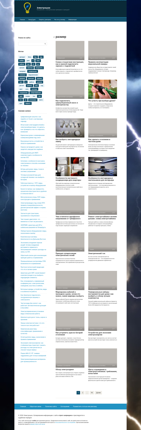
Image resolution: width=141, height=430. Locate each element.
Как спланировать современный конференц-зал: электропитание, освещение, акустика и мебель (32, 283)
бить (29, 57)
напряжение (32, 71)
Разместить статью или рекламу (85, 406)
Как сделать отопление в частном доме (99, 140)
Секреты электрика (45, 19)
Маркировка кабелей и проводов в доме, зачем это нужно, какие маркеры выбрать (70, 294)
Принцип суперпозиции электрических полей (66, 254)
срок (20, 96)
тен (34, 96)
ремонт (29, 85)
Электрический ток (96, 253)
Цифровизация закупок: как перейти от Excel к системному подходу (32, 119)
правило (22, 78)
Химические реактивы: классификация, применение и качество (31, 331)
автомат (22, 57)
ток (20, 100)
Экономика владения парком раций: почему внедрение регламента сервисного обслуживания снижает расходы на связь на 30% (33, 247)
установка (32, 100)
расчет (21, 85)
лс (38, 64)
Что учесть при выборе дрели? (101, 101)
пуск (20, 82)
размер (39, 82)
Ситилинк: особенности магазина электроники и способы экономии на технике (33, 163)
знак (38, 60)
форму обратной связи (38, 424)
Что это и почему (59, 19)
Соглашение (65, 406)
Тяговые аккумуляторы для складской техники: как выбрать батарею (32, 177)
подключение (33, 75)
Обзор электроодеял (65, 369)
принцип (31, 78)
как (28, 64)
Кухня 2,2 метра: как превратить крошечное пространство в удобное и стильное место (34, 191)
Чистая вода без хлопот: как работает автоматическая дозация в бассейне (33, 305)
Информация (72, 19)
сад (42, 85)
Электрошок (43, 7)
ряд (36, 85)
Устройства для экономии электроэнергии (99, 334)
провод (39, 78)
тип (39, 96)
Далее (98, 393)
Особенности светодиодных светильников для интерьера (101, 179)
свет (20, 89)
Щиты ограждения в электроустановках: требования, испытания (102, 371)
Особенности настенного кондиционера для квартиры (68, 179)
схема (28, 96)
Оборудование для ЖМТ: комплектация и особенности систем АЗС (31, 155)
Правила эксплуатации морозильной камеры (98, 63)
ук (25, 100)
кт (33, 64)
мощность (39, 68)
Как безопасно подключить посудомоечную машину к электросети (30, 297)
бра (35, 57)
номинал (22, 75)
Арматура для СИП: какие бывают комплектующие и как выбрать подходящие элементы (33, 275)
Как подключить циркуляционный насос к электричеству (67, 103)
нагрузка (22, 71)
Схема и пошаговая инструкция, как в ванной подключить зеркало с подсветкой (70, 64)
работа (31, 82)
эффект (27, 103)
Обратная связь (35, 406)
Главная (22, 19)
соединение (23, 93)
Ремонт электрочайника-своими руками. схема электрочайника (102, 217)
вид (41, 57)
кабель (21, 64)
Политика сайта (51, 406)
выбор (21, 60)
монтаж (30, 68)
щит (20, 103)
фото (41, 100)
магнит (21, 68)
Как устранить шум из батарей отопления (69, 334)
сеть (27, 89)
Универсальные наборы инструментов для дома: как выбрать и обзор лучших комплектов (100, 295)
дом (28, 60)
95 (92, 393)
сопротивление (36, 93)
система (34, 89)
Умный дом (31, 19)
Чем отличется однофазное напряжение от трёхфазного (68, 217)
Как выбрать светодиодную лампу (68, 140)
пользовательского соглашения (65, 422)
